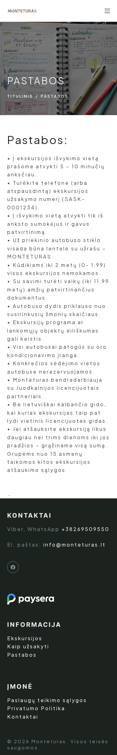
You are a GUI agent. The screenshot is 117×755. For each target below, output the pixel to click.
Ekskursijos (24, 638)
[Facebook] (13, 567)
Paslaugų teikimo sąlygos (47, 700)
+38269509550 (85, 529)
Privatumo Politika (36, 708)
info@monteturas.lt (74, 544)
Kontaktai (22, 716)
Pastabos (22, 654)
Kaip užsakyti (28, 646)
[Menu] (107, 11)
